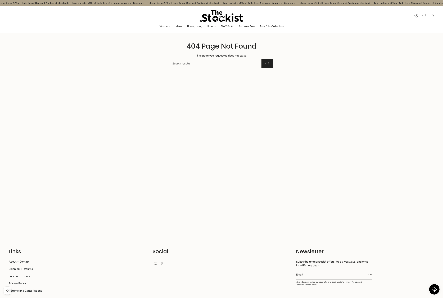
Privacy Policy (17, 283)
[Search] (267, 63)
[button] (165, 26)
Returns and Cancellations (25, 291)
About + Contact (19, 262)
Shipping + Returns (21, 269)
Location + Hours (19, 276)
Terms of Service (303, 284)
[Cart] (432, 15)
